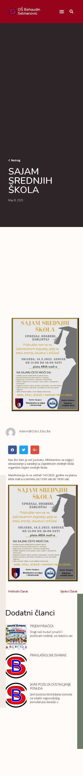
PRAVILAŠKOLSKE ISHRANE (48, 655)
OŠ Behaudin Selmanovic (29, 11)
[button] (61, 11)
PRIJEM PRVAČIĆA (41, 626)
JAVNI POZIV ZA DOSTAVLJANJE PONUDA (50, 686)
